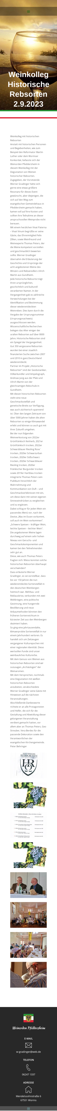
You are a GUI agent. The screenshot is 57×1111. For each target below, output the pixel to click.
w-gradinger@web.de (28, 1051)
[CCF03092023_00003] (28, 807)
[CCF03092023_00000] (28, 777)
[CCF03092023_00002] (28, 837)
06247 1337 (28, 1074)
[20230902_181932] (28, 897)
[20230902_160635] (28, 926)
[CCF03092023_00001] (28, 867)
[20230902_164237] (28, 986)
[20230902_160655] (28, 956)
